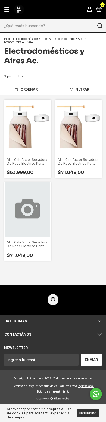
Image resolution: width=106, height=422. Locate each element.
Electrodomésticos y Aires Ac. (34, 38)
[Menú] (7, 9)
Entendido (87, 413)
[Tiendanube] (53, 399)
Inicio (7, 38)
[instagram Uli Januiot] (53, 299)
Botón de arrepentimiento (53, 391)
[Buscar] (99, 26)
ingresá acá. (86, 386)
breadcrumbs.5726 (70, 38)
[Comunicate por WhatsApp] (96, 394)
